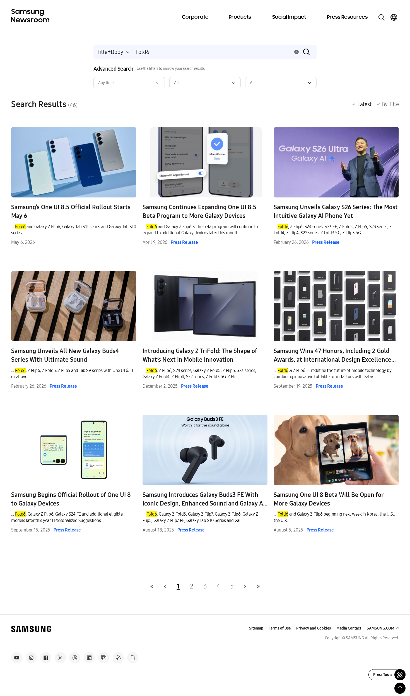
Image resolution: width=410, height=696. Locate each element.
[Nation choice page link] (394, 17)
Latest (364, 104)
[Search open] (382, 17)
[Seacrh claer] (296, 52)
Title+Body (110, 52)
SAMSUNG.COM (380, 628)
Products (240, 17)
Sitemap (256, 628)
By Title (390, 104)
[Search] (306, 52)
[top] (400, 688)
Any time (106, 82)
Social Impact (289, 17)
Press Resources (347, 17)
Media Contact (348, 628)
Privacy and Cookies (313, 628)
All (176, 82)
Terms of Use (280, 628)
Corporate (195, 17)
